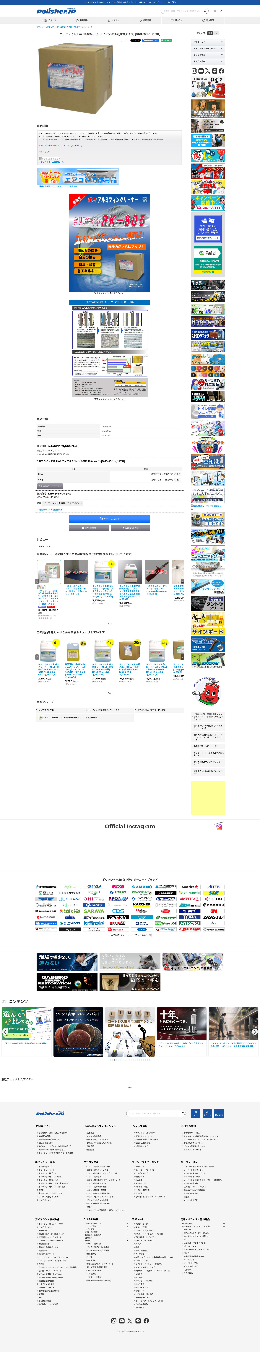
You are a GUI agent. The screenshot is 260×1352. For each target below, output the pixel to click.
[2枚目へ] (112, 1060)
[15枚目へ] (139, 1060)
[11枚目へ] (131, 1060)
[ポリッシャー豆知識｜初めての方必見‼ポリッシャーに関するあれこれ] (182, 1032)
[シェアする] (125, 40)
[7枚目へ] (122, 1060)
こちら (47, 151)
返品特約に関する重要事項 (50, 509)
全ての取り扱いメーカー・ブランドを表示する (131, 935)
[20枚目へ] (149, 1060)
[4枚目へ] (116, 1060)
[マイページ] (221, 10)
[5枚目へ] (119, 1060)
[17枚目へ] (143, 1060)
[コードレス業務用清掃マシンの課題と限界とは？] (26, 1032)
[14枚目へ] (137, 1060)
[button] (51, 20)
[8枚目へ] (125, 1060)
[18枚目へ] (145, 1060)
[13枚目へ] (135, 1060)
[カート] (214, 10)
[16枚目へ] (141, 1060)
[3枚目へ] (114, 1060)
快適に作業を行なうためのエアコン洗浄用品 (58, 186)
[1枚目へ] (110, 1060)
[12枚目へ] (133, 1060)
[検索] (205, 11)
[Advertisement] (208, 798)
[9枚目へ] (127, 1060)
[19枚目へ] (147, 1060)
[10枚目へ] (129, 1060)
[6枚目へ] (120, 1060)
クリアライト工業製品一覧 (52, 162)
